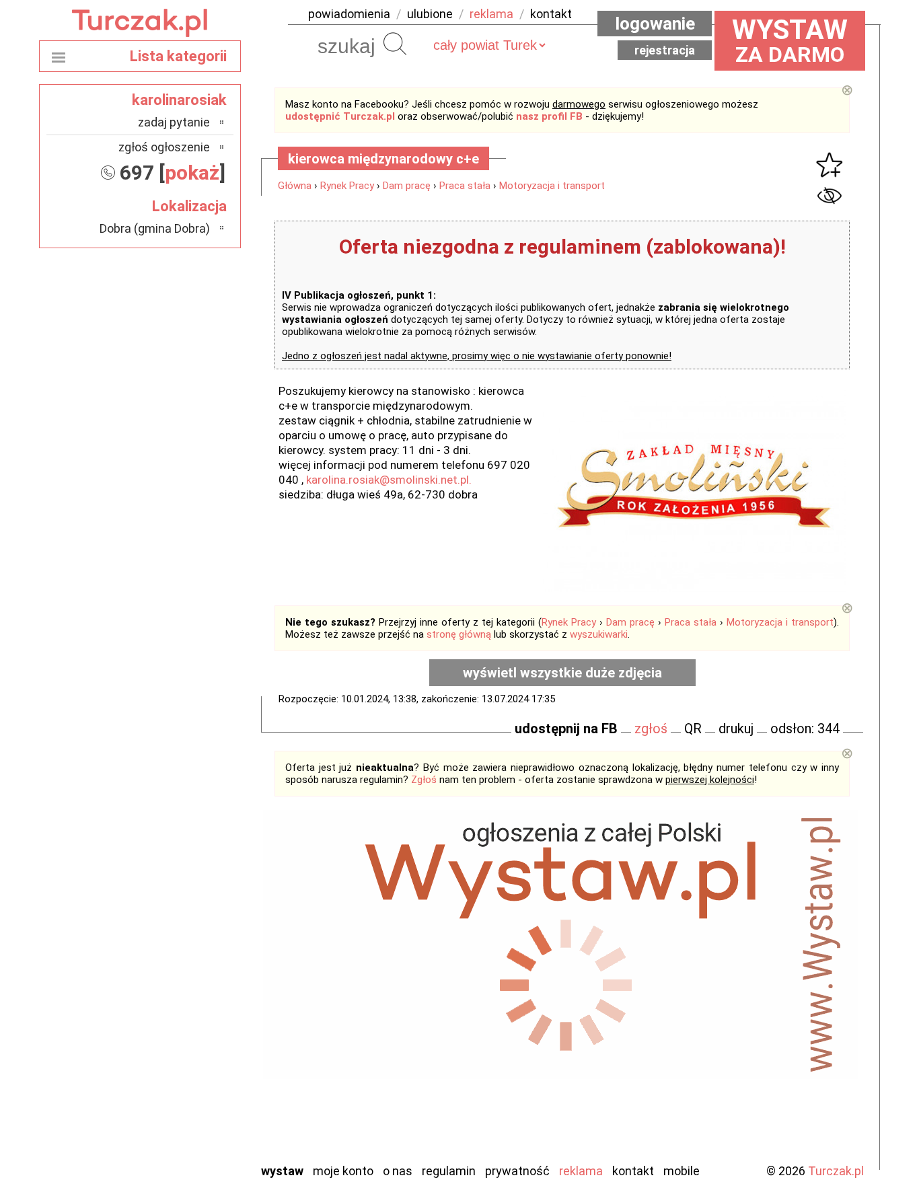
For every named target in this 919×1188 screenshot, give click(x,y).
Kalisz (195, 987)
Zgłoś (424, 780)
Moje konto (343, 1171)
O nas (397, 1171)
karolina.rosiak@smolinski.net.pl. (390, 479)
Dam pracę (407, 186)
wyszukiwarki (599, 634)
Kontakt (633, 1171)
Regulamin (449, 1171)
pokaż (192, 172)
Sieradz (191, 1078)
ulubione (430, 14)
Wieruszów (183, 1133)
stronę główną (459, 634)
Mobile (681, 1171)
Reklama (581, 1171)
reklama (491, 14)
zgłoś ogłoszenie (164, 147)
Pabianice (186, 1024)
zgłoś (650, 728)
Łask (198, 951)
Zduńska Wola (176, 1151)
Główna (294, 186)
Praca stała (464, 186)
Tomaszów (183, 1096)
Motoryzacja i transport (552, 186)
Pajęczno (187, 1042)
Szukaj (395, 44)
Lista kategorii (178, 56)
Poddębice (183, 1060)
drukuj (736, 728)
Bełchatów (183, 933)
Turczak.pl (836, 1171)
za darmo (790, 40)
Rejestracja (664, 50)
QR (693, 728)
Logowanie (655, 23)
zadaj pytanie (174, 122)
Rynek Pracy (347, 186)
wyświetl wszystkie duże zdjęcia (562, 673)
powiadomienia (349, 14)
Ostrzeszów (180, 1006)
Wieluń (193, 1115)
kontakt (551, 14)
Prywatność (517, 1171)
